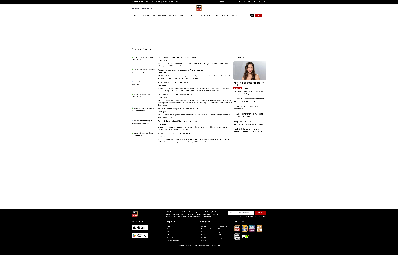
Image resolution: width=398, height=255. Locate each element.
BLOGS (215, 15)
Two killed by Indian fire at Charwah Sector (175, 94)
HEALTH (224, 15)
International (206, 229)
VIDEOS (221, 2)
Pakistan (204, 226)
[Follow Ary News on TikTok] (259, 1)
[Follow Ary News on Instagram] (244, 1)
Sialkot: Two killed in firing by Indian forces (175, 82)
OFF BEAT (234, 15)
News (239, 57)
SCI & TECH (205, 15)
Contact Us (171, 229)
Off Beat (221, 235)
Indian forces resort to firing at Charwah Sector (177, 58)
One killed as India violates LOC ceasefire (174, 133)
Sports (220, 232)
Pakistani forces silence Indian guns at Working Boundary (181, 70)
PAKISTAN (145, 15)
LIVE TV (259, 15)
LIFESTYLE (194, 15)
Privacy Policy (262, 216)
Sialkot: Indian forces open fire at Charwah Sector (178, 109)
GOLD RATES (156, 2)
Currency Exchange (170, 2)
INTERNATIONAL (159, 15)
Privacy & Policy (173, 241)
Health (203, 241)
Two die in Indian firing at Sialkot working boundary (178, 121)
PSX (147, 2)
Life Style (204, 238)
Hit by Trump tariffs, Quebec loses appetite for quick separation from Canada (247, 123)
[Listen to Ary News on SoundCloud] (264, 1)
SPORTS (183, 15)
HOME (135, 15)
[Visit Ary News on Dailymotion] (254, 1)
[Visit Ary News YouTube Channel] (249, 1)
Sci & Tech (205, 235)
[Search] (264, 15)
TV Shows (221, 229)
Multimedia (222, 226)
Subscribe (261, 213)
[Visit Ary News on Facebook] (229, 1)
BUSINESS (173, 15)
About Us (170, 232)
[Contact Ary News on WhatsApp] (234, 1)
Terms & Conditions (174, 238)
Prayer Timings (137, 2)
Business (204, 232)
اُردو (252, 15)
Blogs (220, 238)
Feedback (170, 226)
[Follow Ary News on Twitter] (239, 1)
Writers (169, 235)
